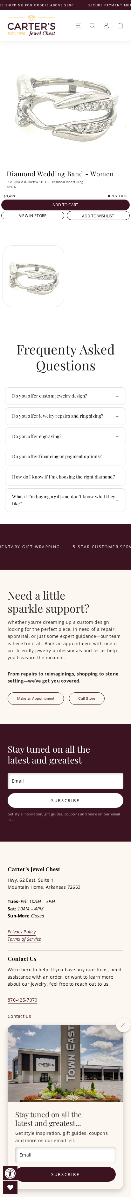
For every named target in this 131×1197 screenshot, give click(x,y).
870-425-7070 (22, 1000)
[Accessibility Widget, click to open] (10, 1173)
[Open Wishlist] (10, 1187)
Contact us (19, 1016)
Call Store (86, 698)
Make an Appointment (35, 698)
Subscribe (65, 1174)
